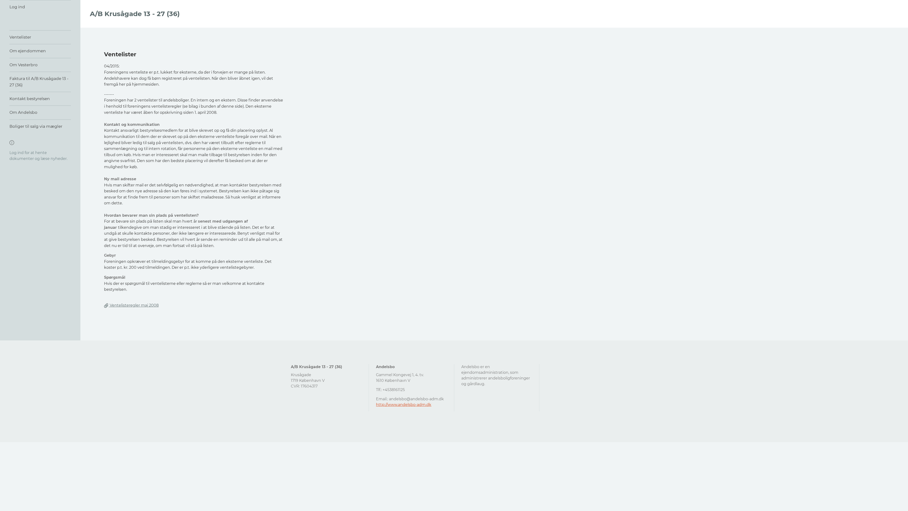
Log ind (17, 6)
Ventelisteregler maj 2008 (134, 305)
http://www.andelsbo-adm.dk (403, 404)
